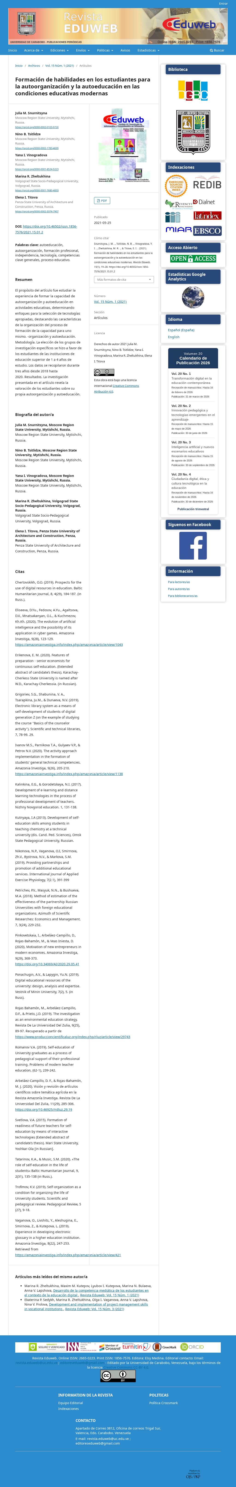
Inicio (12, 50)
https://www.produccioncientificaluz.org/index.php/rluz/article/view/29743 (72, 1037)
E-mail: (81, 1438)
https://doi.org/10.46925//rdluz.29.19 (43, 1109)
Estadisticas (147, 50)
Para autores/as (179, 589)
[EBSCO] (207, 235)
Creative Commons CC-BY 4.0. (126, 1367)
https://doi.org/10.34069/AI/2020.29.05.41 (47, 964)
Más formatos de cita (111, 279)
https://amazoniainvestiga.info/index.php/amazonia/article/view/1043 (69, 644)
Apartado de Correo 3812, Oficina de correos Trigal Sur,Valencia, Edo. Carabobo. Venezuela (118, 1430)
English (174, 337)
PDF (103, 201)
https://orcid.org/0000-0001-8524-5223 (37, 169)
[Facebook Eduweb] (193, 558)
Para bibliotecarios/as (183, 596)
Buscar (218, 50)
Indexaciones (68, 1408)
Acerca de (32, 50)
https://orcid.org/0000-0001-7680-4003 (37, 190)
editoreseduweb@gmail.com (82, 1363)
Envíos (81, 50)
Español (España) (181, 330)
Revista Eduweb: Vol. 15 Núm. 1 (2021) (109, 1295)
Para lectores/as (179, 582)
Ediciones (58, 50)
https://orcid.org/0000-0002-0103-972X (37, 127)
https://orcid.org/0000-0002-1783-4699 (37, 148)
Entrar (223, 3)
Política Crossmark (163, 1403)
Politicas (104, 50)
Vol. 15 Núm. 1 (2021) (59, 65)
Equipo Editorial (70, 1403)
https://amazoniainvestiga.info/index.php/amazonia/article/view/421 (68, 1255)
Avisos (125, 50)
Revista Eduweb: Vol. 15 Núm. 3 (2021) (94, 1309)
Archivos (34, 65)
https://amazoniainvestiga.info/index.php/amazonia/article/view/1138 (69, 774)
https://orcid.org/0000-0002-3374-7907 (37, 211)
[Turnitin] (136, 1350)
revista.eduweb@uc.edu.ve (36, 1363)
